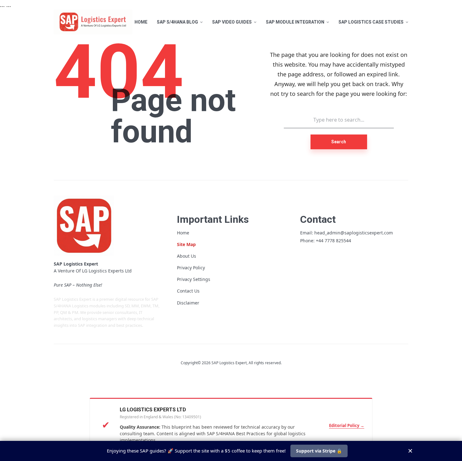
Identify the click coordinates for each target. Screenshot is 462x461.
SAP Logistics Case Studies (371, 22)
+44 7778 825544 (333, 241)
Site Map (186, 244)
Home (141, 22)
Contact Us (188, 291)
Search (338, 141)
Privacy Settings (193, 279)
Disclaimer (188, 303)
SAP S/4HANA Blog (177, 22)
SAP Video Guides (232, 22)
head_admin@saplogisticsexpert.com (353, 233)
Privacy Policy (191, 268)
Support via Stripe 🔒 (319, 451)
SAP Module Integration (295, 22)
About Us (186, 256)
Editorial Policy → (346, 425)
